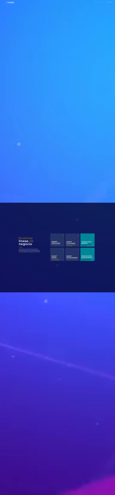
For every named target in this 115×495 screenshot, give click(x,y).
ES (96, 2)
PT (106, 2)
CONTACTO (109, 2)
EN (99, 2)
